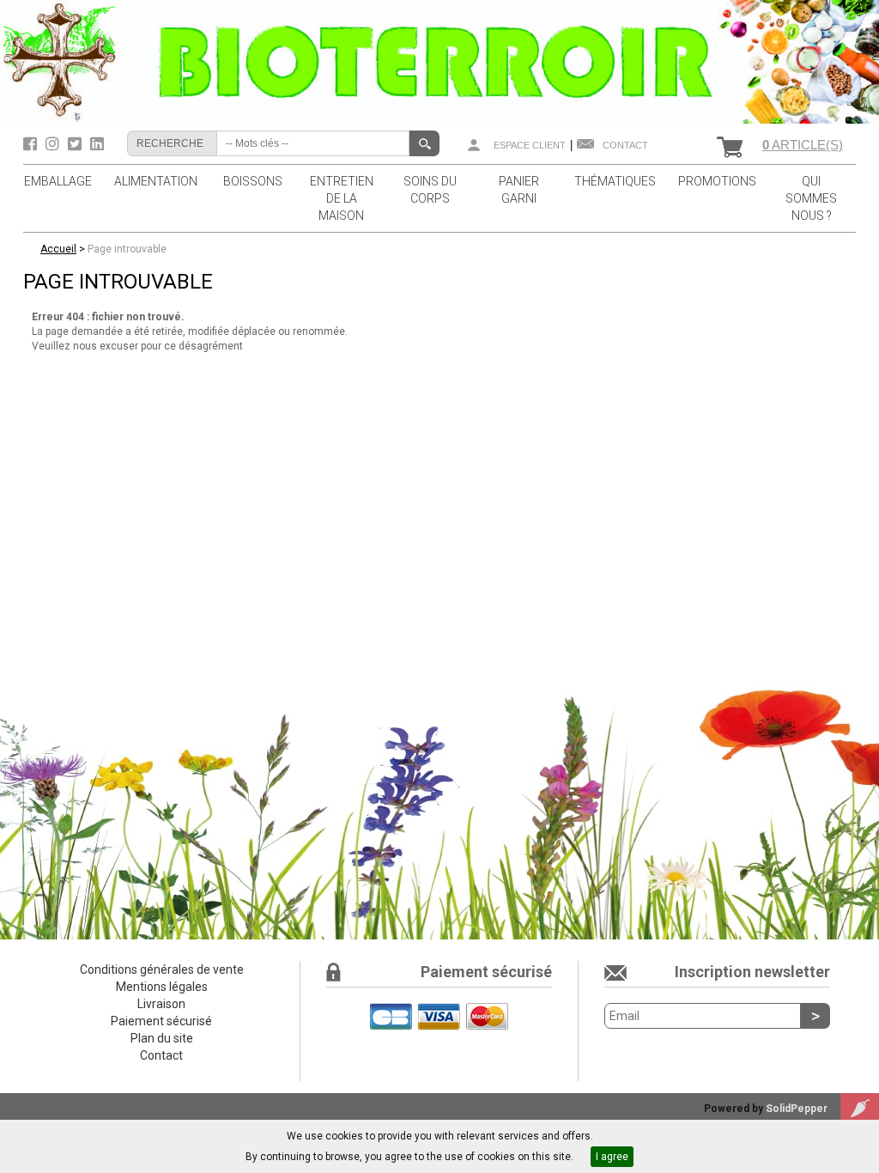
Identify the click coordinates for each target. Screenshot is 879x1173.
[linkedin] (97, 144)
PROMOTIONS (717, 181)
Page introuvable (127, 249)
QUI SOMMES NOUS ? (811, 198)
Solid (796, 1109)
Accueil (58, 249)
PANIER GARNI (519, 189)
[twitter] (77, 144)
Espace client (530, 145)
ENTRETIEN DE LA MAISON (341, 198)
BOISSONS (252, 181)
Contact (625, 145)
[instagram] (54, 144)
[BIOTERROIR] (439, 61)
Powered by (735, 1109)
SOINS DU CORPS (430, 189)
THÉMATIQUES (615, 181)
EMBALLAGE (58, 181)
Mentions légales (162, 987)
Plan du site (161, 1038)
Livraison (161, 1004)
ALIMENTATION (155, 181)
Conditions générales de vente (162, 969)
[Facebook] (32, 144)
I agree (612, 1157)
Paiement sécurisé (161, 1021)
